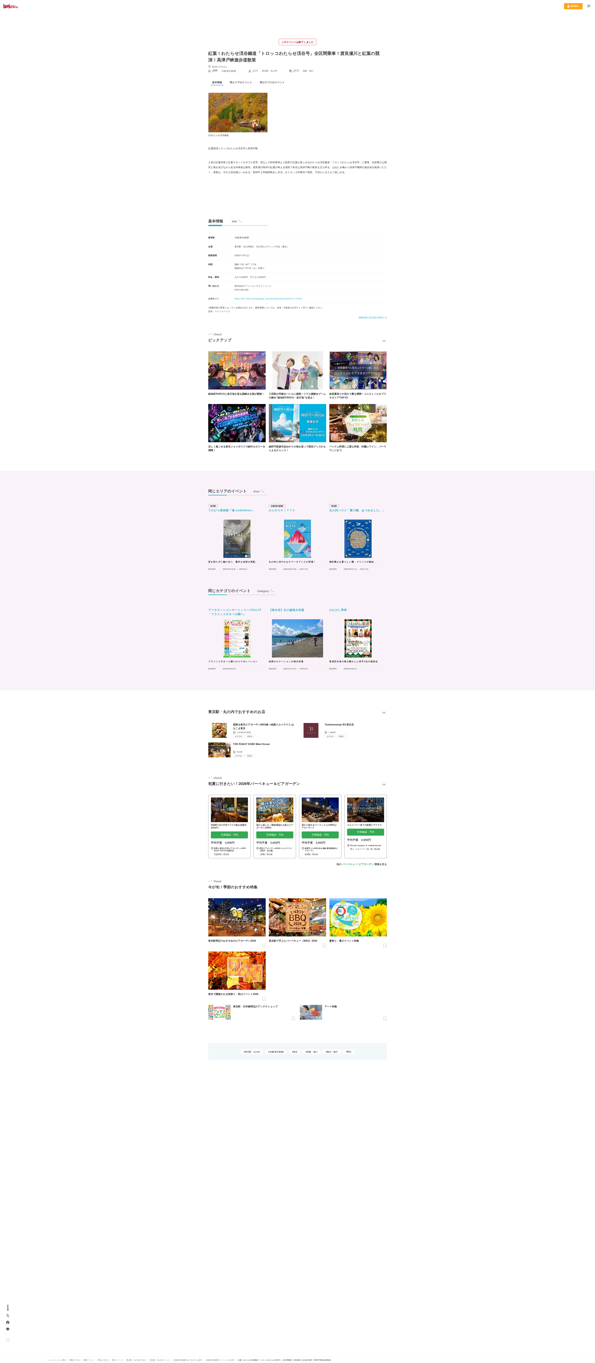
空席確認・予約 (229, 834)
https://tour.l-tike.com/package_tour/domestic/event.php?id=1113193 (268, 298)
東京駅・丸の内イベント (160, 1360)
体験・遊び (312, 1051)
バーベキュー (349, 864)
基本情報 (215, 220)
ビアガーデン (366, 864)
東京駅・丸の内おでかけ (136, 1360)
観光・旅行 (332, 1051)
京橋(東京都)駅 (276, 1051)
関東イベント (89, 1360)
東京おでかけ (103, 1360)
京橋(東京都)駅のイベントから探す (220, 1360)
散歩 (349, 1051)
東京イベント (117, 1360)
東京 (295, 1051)
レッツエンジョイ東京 (57, 1360)
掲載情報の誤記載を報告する (373, 317)
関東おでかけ (74, 1360)
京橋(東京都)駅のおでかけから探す (188, 1360)
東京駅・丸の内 (252, 1051)
